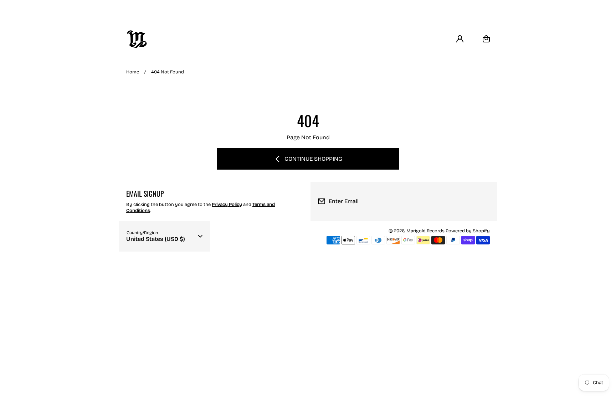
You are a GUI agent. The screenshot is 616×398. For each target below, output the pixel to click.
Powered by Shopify (468, 231)
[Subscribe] (486, 201)
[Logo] (137, 39)
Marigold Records (425, 231)
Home (132, 72)
